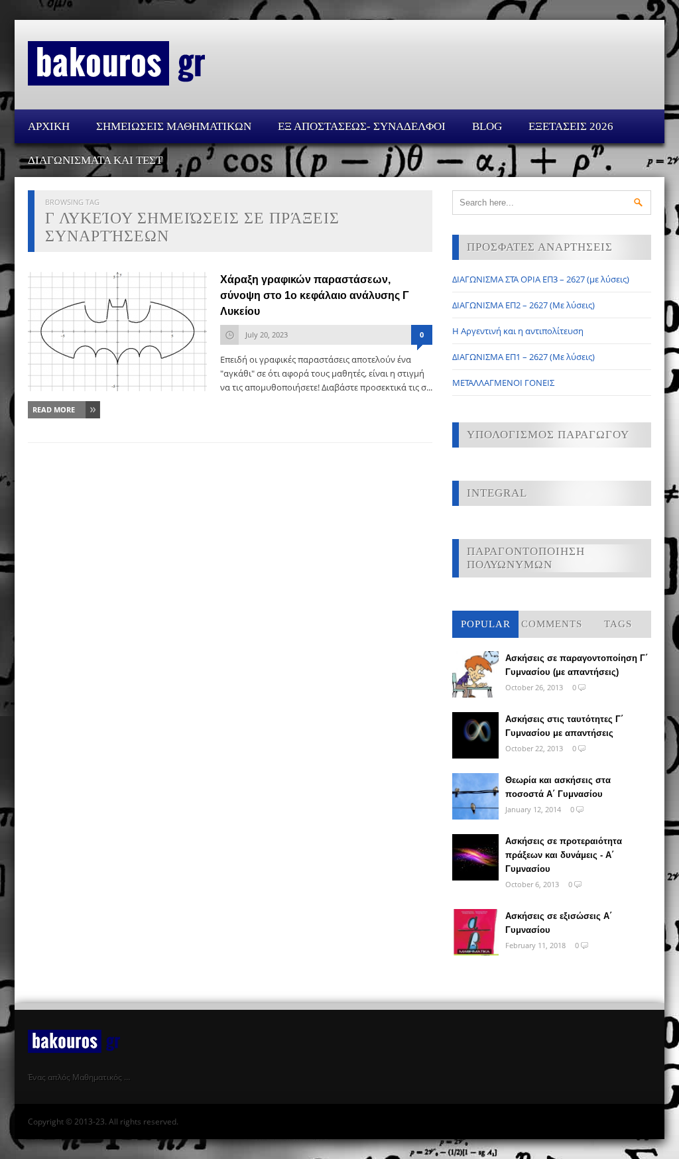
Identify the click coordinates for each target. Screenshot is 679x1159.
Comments (551, 624)
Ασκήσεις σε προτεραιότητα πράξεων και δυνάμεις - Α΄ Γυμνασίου (563, 855)
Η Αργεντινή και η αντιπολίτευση (518, 331)
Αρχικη (49, 126)
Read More (53, 409)
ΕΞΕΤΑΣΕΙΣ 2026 (570, 126)
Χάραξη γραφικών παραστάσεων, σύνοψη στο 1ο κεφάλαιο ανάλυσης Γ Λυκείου (314, 295)
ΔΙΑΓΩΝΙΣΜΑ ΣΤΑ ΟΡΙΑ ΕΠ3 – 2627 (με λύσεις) (540, 279)
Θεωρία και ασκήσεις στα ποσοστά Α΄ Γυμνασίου (558, 787)
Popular (486, 624)
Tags (618, 624)
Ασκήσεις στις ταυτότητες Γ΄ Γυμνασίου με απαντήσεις (564, 726)
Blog (487, 126)
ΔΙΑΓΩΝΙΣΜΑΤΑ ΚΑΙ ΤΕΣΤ (95, 160)
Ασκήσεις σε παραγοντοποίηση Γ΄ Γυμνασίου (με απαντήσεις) (576, 665)
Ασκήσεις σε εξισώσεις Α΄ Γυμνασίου (558, 923)
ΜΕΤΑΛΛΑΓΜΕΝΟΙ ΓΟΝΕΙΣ (503, 383)
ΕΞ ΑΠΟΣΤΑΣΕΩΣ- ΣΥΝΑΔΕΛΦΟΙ (362, 126)
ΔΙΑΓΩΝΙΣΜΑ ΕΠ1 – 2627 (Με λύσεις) (523, 357)
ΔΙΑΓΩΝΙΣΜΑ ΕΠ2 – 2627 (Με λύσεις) (523, 305)
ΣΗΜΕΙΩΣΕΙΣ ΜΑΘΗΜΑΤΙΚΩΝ (173, 126)
